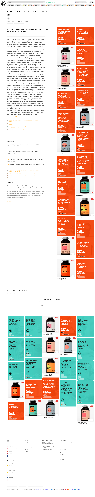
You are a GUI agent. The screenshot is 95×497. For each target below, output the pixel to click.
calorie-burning (10, 23)
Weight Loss (37, 5)
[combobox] (26, 2)
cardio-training (17, 23)
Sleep (65, 5)
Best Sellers (11, 5)
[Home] (7, 21)
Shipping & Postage (29, 447)
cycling (22, 23)
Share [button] (10, 201)
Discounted (19, 5)
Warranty (26, 449)
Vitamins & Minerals (80, 5)
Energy (25, 5)
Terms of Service (38, 489)
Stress (43, 5)
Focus (30, 5)
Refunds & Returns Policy (30, 444)
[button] (93, 2)
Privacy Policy (46, 489)
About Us (26, 442)
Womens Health (58, 5)
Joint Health (89, 5)
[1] (16, 116)
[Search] (44, 2)
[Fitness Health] (3, 4)
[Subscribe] (60, 305)
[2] (17, 116)
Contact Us (27, 451)
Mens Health (71, 5)
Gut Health (50, 5)
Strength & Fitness (12, 21)
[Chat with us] (91, 2)
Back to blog (32, 207)
